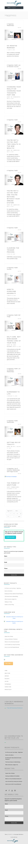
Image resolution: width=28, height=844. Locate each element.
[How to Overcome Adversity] (14, 278)
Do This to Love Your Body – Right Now (13, 588)
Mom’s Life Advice (8, 591)
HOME (6, 670)
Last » (19, 516)
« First (16, 510)
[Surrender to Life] (14, 380)
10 (20, 513)
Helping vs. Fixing (8, 601)
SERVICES (7, 676)
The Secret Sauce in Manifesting (11, 596)
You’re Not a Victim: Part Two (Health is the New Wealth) (14, 144)
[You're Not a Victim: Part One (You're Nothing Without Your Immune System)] (14, 179)
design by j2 (10, 834)
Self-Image (10, 471)
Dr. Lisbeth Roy (15, 150)
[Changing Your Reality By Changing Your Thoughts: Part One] (14, 76)
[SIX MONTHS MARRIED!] (14, 34)
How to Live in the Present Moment (12, 647)
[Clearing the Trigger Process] (14, 237)
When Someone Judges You (10, 599)
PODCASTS (7, 678)
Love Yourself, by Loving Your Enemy (12, 644)
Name (5, 556)
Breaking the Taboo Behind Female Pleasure (14, 593)
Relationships (10, 25)
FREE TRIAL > (8, 663)
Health (16, 65)
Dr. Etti (13, 446)
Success (16, 66)
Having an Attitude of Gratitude (11, 639)
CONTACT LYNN (8, 686)
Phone (5, 568)
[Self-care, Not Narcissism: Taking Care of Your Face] (14, 325)
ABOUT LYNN (7, 673)
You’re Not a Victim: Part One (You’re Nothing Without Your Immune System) (13, 197)
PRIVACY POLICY (8, 689)
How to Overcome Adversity (11, 291)
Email (5, 562)
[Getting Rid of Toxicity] (14, 431)
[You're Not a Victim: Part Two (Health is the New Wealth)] (14, 129)
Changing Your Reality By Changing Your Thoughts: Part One (14, 91)
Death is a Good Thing (9, 604)
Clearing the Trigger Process (13, 250)
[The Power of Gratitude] (11, 476)
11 (8, 516)
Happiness (11, 24)
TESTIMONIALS (8, 684)
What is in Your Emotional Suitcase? (12, 641)
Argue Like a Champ (9, 636)
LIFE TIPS (6, 681)
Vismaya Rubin (15, 487)
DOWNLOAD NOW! (10, 537)
